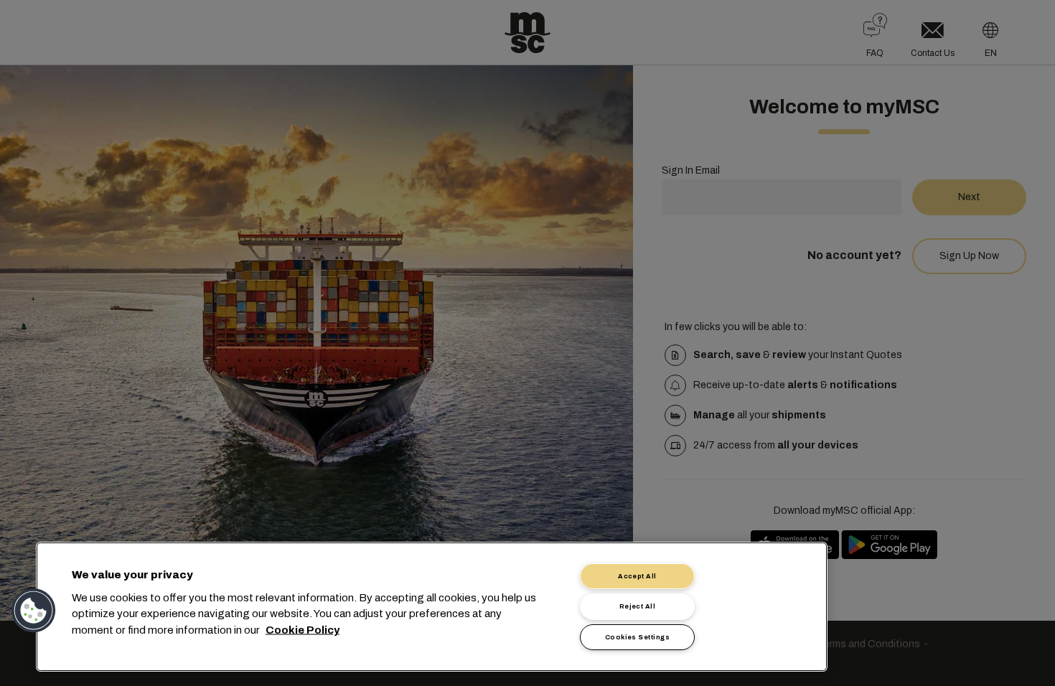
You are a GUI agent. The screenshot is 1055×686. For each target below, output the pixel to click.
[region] (431, 607)
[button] (34, 611)
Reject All (637, 606)
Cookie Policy (302, 629)
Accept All (637, 576)
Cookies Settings (637, 637)
